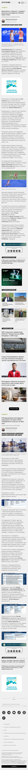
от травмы (20, 114)
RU (22, 2)
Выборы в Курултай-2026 (10, 745)
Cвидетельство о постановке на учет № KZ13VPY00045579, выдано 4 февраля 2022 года (12, 757)
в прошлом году (14, 618)
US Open (3, 433)
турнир (16, 24)
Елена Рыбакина (5, 24)
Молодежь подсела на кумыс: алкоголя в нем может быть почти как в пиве (13, 383)
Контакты (6, 736)
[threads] (24, 712)
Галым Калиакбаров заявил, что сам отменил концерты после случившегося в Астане (14, 358)
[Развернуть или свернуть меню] (25, 3)
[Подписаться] (25, 706)
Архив (5, 730)
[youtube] (14, 712)
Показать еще (14, 408)
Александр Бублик (10, 433)
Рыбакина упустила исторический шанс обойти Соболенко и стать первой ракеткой (13, 667)
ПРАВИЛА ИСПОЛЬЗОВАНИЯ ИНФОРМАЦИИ (14, 739)
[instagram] (3, 712)
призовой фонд (11, 435)
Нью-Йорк (4, 435)
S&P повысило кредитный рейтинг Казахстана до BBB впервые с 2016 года (13, 334)
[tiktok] (19, 712)
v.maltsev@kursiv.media (11, 22)
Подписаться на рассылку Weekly (11, 704)
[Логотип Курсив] (6, 2)
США (16, 435)
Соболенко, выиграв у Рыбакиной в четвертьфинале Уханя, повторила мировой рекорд (13, 261)
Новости (4, 7)
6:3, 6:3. (12, 239)
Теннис (12, 24)
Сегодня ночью (6, 596)
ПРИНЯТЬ (14, 766)
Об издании (7, 724)
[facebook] (3, 718)
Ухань (20, 24)
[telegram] (9, 712)
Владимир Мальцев (11, 19)
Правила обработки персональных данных (15, 733)
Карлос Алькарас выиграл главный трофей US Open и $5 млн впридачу (13, 661)
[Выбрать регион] (19, 3)
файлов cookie (21, 763)
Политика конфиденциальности (12, 727)
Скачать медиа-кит (8, 742)
